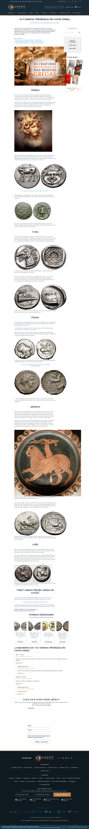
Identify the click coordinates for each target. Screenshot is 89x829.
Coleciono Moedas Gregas (36, 799)
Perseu (38, 155)
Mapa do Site (45, 770)
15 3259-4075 (62, 1)
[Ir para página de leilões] (80, 1)
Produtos (11, 13)
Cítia (38, 561)
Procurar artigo (72, 28)
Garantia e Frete (64, 13)
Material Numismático (44, 781)
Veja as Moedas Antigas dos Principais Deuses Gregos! (29, 43)
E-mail (30, 730)
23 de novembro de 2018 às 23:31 (26, 689)
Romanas (18, 778)
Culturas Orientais (50, 778)
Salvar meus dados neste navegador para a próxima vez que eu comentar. (39, 736)
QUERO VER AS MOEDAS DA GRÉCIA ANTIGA (36, 602)
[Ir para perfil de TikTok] (77, 1)
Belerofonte (33, 328)
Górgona (16, 96)
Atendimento (74, 767)
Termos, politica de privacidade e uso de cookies (77, 827)
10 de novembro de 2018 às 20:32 (26, 668)
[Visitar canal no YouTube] (75, 1)
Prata (64, 778)
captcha (17, 803)
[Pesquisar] (79, 32)
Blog (37, 13)
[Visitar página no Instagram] (67, 1)
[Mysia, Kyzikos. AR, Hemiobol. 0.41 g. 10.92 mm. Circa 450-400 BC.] (34, 626)
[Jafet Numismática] (16, 7)
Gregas (12, 778)
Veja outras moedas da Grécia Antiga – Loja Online (36, 191)
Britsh (16, 781)
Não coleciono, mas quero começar (52, 799)
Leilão (31, 13)
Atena (38, 99)
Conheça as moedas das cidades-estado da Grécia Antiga (36, 364)
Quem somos (22, 13)
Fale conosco (77, 13)
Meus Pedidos (28, 767)
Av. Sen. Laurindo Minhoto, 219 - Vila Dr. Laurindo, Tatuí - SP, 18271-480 (45, 817)
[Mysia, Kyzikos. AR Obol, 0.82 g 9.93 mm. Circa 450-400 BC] (20, 626)
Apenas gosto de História (68, 799)
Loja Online (46, 597)
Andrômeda (48, 238)
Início (31, 22)
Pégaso (32, 322)
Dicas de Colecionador (72, 41)
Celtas (41, 778)
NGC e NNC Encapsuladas (59, 781)
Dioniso (46, 558)
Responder (19, 662)
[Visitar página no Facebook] (60, 758)
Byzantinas (27, 778)
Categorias (44, 775)
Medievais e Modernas (74, 778)
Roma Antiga (72, 48)
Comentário (31, 708)
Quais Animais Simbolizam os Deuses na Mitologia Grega (30, 41)
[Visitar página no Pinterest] (72, 1)
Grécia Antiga (72, 45)
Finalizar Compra (52, 767)
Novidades (53, 13)
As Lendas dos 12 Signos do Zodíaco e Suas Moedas (29, 40)
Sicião (20, 504)
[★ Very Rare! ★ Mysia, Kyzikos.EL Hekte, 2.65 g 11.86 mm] (48, 626)
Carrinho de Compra (40, 767)
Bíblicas (34, 778)
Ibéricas (23, 781)
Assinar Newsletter (61, 794)
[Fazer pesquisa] (62, 7)
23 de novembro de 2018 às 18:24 (24, 678)
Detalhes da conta (17, 767)
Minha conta (70, 7)
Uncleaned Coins (45, 784)
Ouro (58, 778)
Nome (30, 725)
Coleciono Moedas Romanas (22, 799)
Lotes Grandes (31, 781)
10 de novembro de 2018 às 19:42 (24, 656)
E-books (44, 13)
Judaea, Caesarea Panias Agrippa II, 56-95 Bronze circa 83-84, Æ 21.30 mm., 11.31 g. (62, 635)
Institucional (44, 764)
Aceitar (64, 827)
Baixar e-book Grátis (71, 89)
